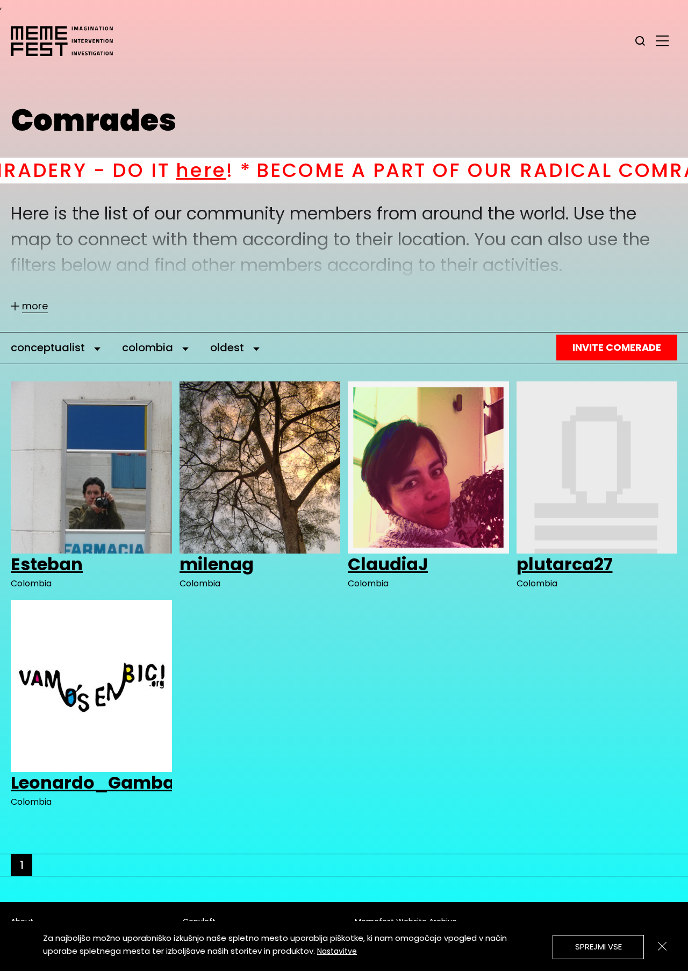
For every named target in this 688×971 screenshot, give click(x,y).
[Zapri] (662, 946)
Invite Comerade (616, 347)
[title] (640, 40)
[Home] (67, 41)
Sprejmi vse (598, 946)
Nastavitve (337, 951)
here (119, 170)
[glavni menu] (662, 40)
